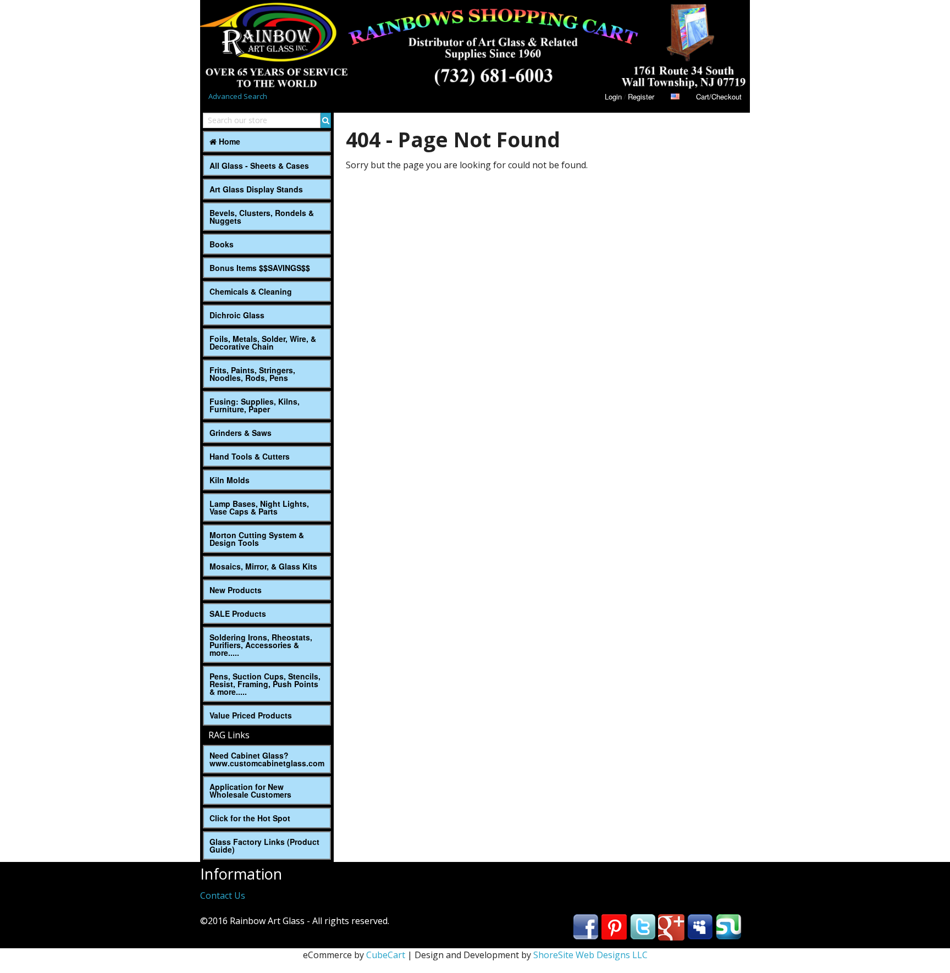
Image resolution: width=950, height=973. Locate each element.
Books (221, 244)
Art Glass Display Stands (256, 189)
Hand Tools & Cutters (249, 456)
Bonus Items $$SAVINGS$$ (259, 267)
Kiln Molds (229, 479)
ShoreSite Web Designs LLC (590, 955)
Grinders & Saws (240, 432)
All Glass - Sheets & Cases (259, 165)
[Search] (326, 120)
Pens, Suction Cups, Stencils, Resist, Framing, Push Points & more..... (265, 684)
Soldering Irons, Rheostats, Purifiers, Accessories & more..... (260, 645)
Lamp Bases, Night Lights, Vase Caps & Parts (259, 507)
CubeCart (385, 955)
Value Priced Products (250, 715)
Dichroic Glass (236, 314)
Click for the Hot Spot (249, 817)
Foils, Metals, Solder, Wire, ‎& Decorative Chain (262, 342)
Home (228, 141)
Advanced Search (237, 96)
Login (613, 96)
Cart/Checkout (719, 96)
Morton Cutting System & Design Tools (256, 538)
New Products (235, 589)
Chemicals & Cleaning (250, 291)
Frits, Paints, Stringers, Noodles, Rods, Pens (252, 373)
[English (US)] (675, 96)
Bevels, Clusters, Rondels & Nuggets (261, 216)
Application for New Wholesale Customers (250, 790)
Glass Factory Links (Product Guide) (264, 845)
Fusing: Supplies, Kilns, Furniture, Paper (254, 405)
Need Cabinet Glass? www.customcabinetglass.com (266, 759)
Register (641, 96)
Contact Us (222, 895)
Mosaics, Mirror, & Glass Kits (263, 566)
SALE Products (237, 613)
